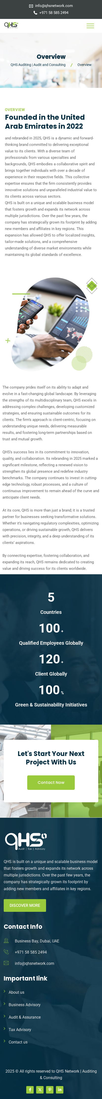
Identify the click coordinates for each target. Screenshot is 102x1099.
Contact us (18, 1042)
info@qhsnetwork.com (54, 5)
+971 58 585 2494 (53, 12)
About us (16, 992)
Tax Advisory (20, 1029)
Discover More (25, 905)
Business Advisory (25, 1004)
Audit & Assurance (25, 1017)
